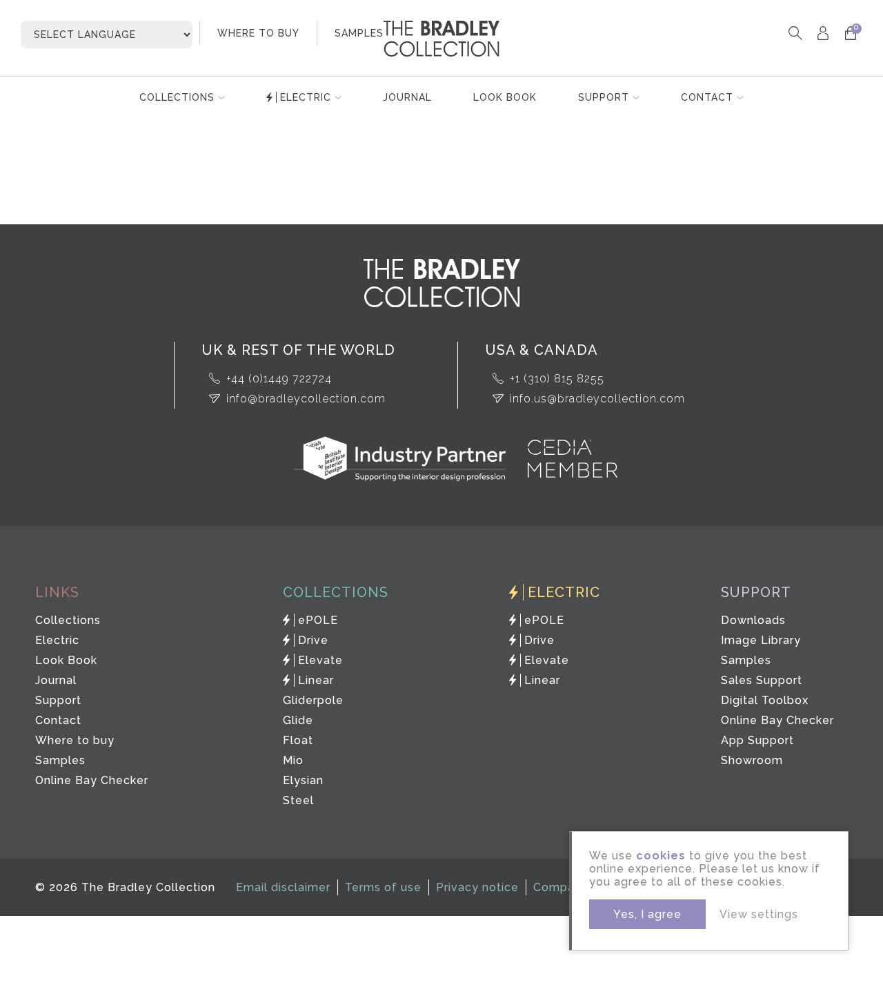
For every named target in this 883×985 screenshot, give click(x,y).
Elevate (320, 660)
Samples (60, 760)
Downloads (753, 620)
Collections (177, 97)
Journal (407, 97)
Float (298, 740)
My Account (823, 33)
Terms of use (383, 887)
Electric (305, 97)
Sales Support (761, 680)
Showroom (752, 760)
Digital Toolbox (764, 700)
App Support (757, 740)
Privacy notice (477, 887)
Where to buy (75, 740)
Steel (298, 800)
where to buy (258, 33)
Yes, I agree (647, 914)
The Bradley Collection (441, 39)
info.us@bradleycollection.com (597, 398)
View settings (759, 914)
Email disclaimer (283, 887)
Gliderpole (313, 700)
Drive (313, 640)
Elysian (303, 780)
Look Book (505, 97)
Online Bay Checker (91, 780)
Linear (316, 680)
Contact (707, 97)
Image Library (761, 640)
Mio (293, 760)
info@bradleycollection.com (306, 398)
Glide (298, 720)
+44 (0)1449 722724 (279, 378)
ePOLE (318, 620)
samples (359, 33)
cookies (661, 855)
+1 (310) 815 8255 (557, 378)
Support (603, 97)
